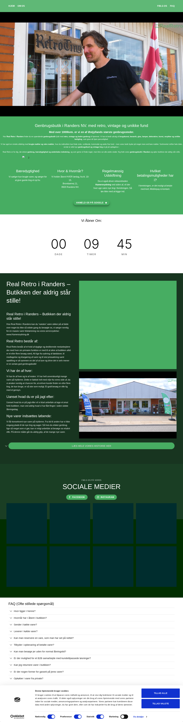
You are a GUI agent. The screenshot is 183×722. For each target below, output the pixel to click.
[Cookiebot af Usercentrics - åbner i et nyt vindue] (17, 717)
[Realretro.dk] (91, 6)
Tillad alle (160, 693)
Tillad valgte (160, 703)
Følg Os (162, 6)
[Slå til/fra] (6, 446)
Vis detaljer (138, 717)
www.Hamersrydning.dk (17, 334)
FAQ (172, 6)
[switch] (78, 717)
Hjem (11, 6)
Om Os (21, 6)
